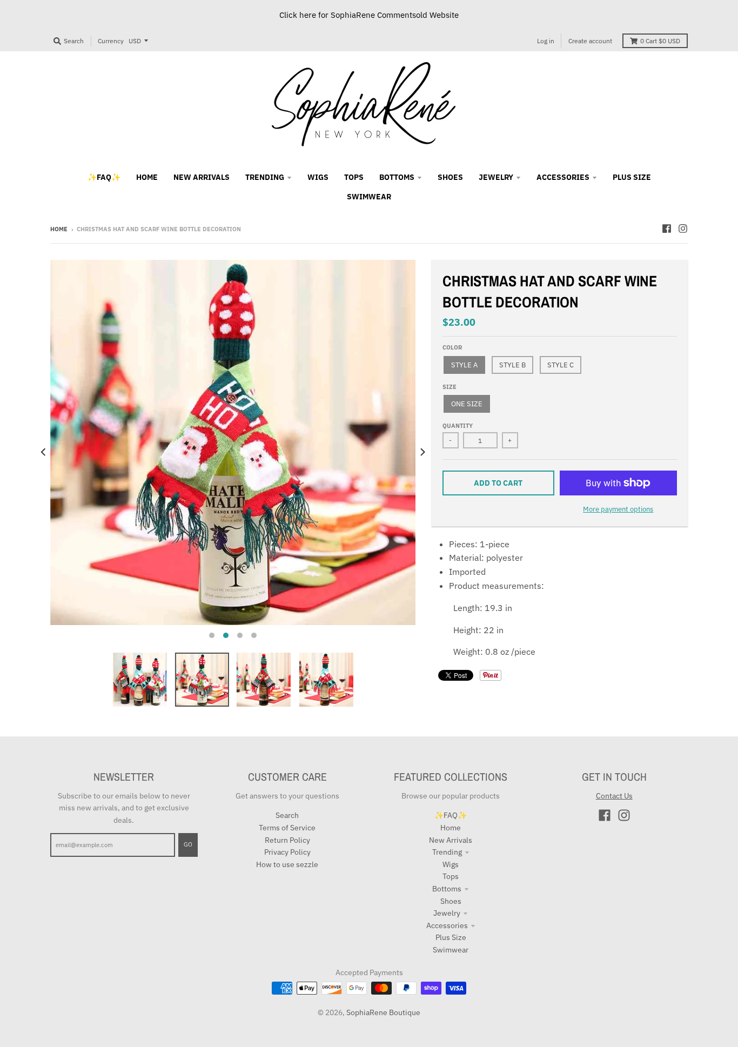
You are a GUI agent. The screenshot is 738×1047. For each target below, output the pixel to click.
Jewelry (446, 913)
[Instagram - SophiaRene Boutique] (683, 228)
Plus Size (450, 937)
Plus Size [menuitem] (632, 177)
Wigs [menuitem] (317, 177)
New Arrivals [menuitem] (201, 177)
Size (449, 387)
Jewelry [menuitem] (496, 177)
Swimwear (450, 950)
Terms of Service (287, 828)
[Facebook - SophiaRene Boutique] (667, 228)
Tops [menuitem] (354, 177)
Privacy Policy (287, 852)
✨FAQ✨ (450, 815)
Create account (590, 41)
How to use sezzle (287, 864)
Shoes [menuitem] (450, 177)
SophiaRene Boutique (383, 1012)
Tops (450, 876)
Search (287, 815)
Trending (447, 852)
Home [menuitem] (147, 177)
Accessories (447, 925)
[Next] (421, 452)
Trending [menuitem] (264, 177)
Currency (111, 41)
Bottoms (446, 889)
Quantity (457, 425)
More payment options (618, 509)
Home (59, 229)
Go (188, 844)
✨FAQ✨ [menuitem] (104, 177)
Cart (660, 41)
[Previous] (43, 452)
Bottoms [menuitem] (396, 177)
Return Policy (287, 840)
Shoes (450, 901)
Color (452, 347)
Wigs (450, 864)
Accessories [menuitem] (562, 177)
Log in (545, 41)
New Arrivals (450, 840)
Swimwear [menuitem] (369, 197)
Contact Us (614, 796)
